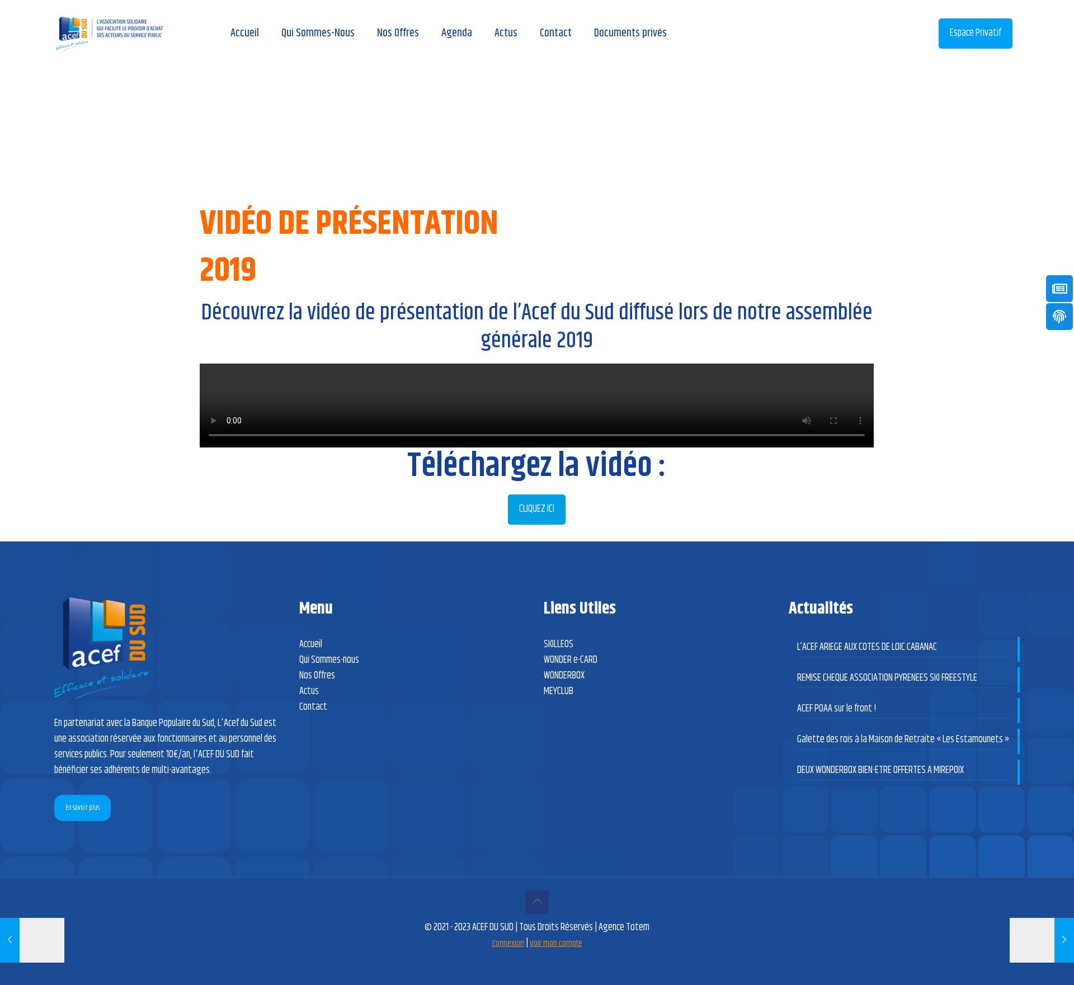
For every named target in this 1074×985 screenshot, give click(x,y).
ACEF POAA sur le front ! (837, 709)
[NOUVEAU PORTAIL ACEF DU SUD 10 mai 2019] (32, 940)
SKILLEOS (558, 644)
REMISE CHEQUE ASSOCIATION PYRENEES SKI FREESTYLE (887, 678)
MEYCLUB (558, 691)
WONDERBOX (564, 676)
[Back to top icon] (537, 902)
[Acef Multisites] (109, 33)
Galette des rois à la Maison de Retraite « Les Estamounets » (903, 739)
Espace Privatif (975, 33)
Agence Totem (624, 927)
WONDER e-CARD (570, 660)
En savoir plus (82, 807)
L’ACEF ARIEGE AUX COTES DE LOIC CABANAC (867, 647)
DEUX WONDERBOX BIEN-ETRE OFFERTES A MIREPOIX (880, 770)
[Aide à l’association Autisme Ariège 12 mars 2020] (1042, 940)
